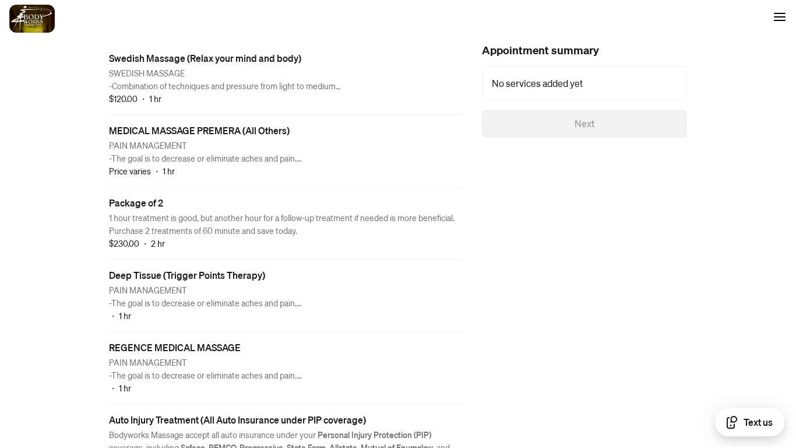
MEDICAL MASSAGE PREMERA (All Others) (199, 130)
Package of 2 (136, 203)
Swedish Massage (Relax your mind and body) (205, 58)
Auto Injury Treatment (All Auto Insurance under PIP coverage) (237, 420)
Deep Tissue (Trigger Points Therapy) (187, 275)
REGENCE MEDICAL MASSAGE (175, 347)
